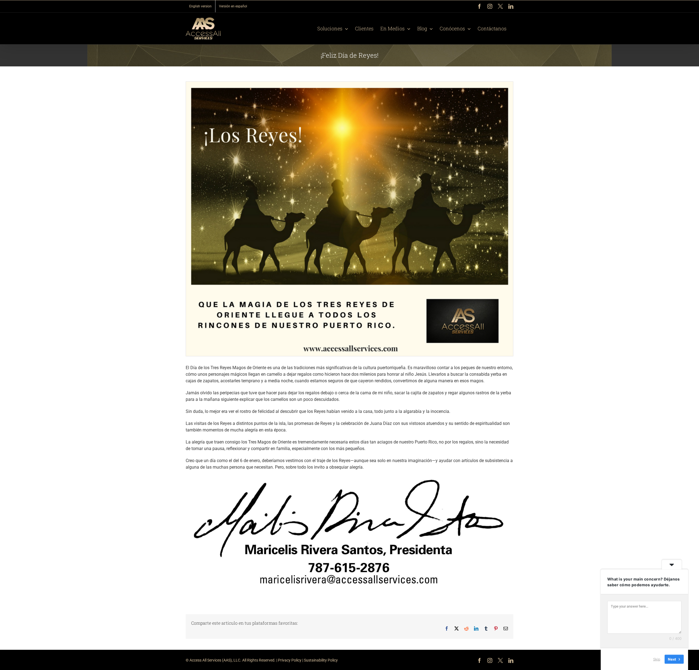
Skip (656, 659)
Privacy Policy (289, 660)
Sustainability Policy (321, 660)
